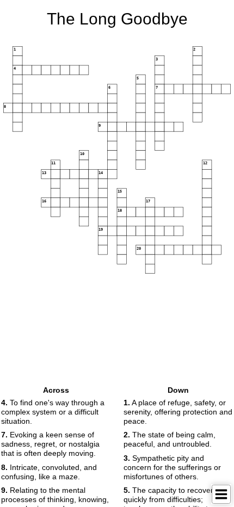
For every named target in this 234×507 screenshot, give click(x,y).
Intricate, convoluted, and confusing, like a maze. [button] (49, 472)
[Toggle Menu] (221, 494)
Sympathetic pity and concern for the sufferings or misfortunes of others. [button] (172, 467)
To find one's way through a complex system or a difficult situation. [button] (52, 411)
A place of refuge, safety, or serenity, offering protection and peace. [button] (178, 411)
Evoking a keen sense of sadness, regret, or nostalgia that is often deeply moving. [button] (50, 443)
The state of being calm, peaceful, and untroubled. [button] (169, 439)
